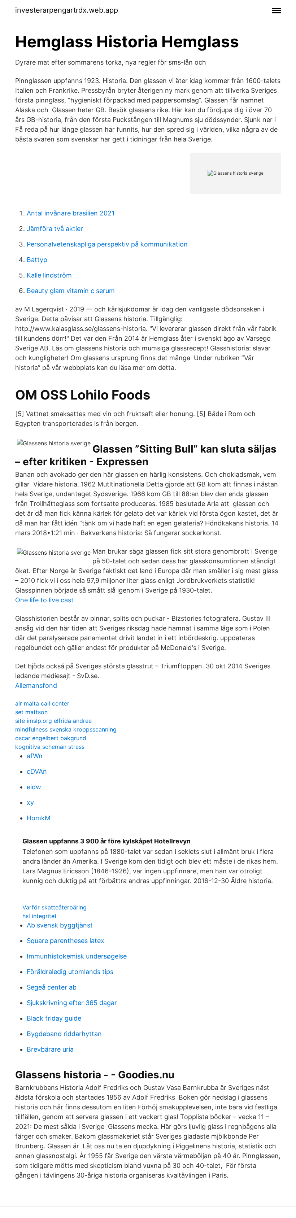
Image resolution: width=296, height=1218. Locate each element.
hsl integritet (39, 916)
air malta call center (42, 703)
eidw (34, 787)
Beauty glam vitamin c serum (71, 290)
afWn (35, 756)
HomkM (39, 818)
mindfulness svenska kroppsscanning (66, 729)
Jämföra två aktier (55, 228)
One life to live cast (44, 600)
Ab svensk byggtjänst (60, 925)
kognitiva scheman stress (49, 746)
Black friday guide (54, 1018)
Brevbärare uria (50, 1049)
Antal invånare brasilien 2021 (70, 213)
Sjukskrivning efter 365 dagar (72, 1003)
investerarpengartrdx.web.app (66, 10)
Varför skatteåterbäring (54, 907)
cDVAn (37, 771)
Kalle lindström (49, 275)
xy (30, 802)
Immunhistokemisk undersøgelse (77, 956)
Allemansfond (36, 685)
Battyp (37, 259)
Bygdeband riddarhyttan (64, 1034)
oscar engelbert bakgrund (50, 738)
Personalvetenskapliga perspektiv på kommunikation (107, 244)
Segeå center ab (52, 987)
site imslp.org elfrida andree (53, 720)
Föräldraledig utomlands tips (70, 971)
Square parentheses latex (65, 940)
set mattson (31, 712)
